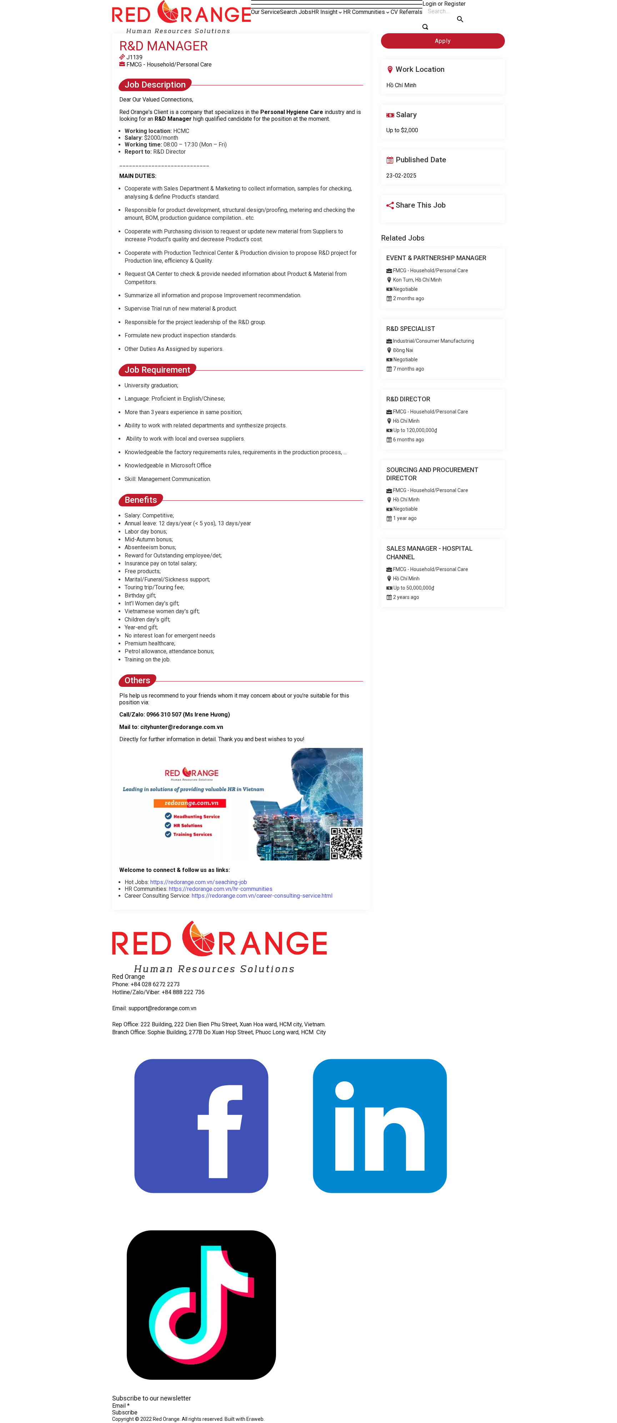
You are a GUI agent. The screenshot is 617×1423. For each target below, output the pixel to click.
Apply (443, 41)
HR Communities (364, 12)
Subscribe (124, 1412)
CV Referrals (406, 12)
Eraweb (255, 1419)
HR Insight (324, 12)
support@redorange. (153, 1008)
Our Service (265, 12)
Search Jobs (295, 12)
